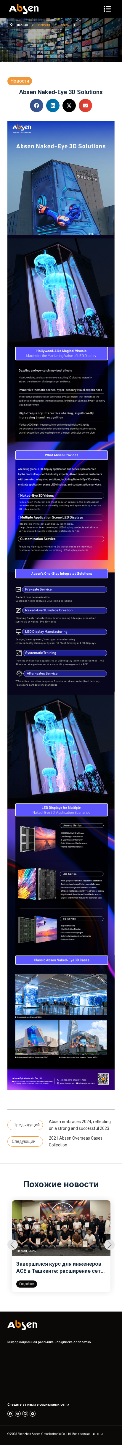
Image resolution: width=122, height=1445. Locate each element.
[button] (36, 105)
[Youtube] (18, 1414)
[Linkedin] (25, 1414)
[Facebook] (10, 1414)
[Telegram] (33, 1414)
